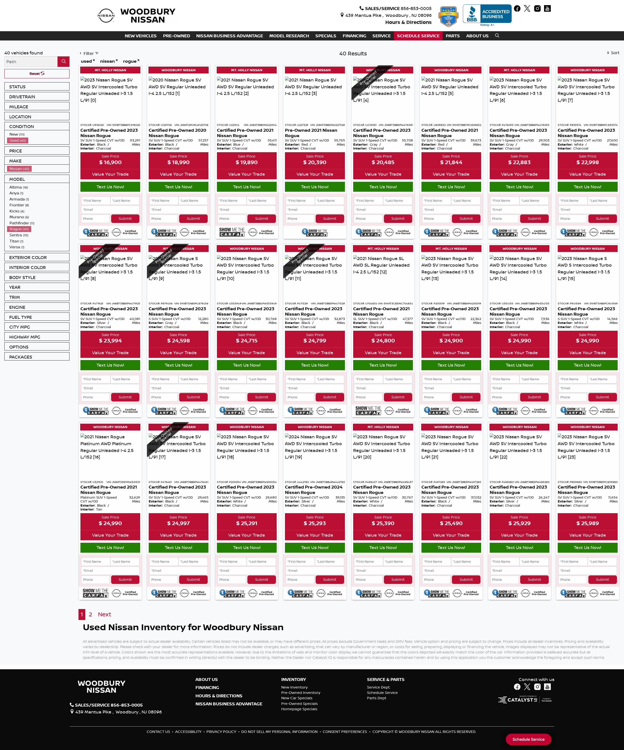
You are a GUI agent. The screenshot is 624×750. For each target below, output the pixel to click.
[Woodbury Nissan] (137, 15)
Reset (35, 73)
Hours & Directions (408, 22)
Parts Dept (376, 697)
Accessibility (188, 731)
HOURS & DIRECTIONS (219, 695)
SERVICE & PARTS (386, 679)
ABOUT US (206, 679)
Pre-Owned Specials (299, 703)
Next (104, 614)
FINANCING (207, 687)
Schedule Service (382, 692)
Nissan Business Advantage (228, 703)
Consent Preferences (345, 731)
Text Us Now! (110, 186)
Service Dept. (378, 687)
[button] (141, 36)
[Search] (63, 61)
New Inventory (294, 687)
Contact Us (159, 731)
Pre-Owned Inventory (300, 692)
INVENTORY (293, 679)
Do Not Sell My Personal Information (280, 731)
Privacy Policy (221, 731)
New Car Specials (296, 697)
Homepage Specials (299, 708)
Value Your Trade (110, 174)
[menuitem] (38, 134)
